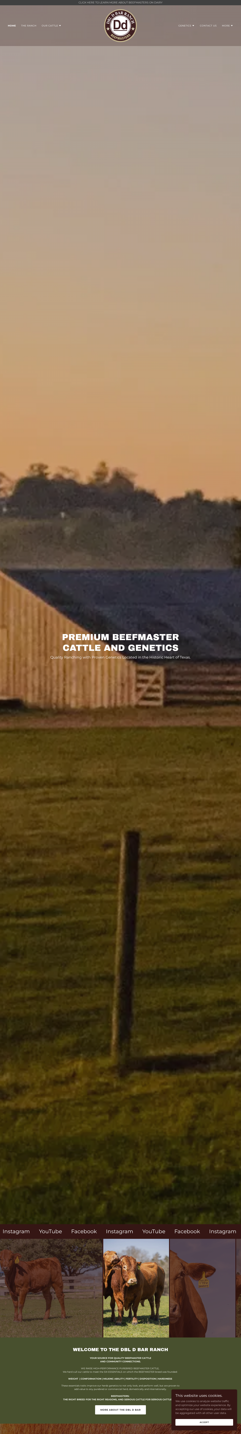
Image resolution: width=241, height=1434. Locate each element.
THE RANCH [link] (28, 25)
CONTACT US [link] (208, 25)
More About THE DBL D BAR (120, 1409)
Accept (204, 1422)
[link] (120, 25)
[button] (51, 26)
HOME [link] (12, 25)
